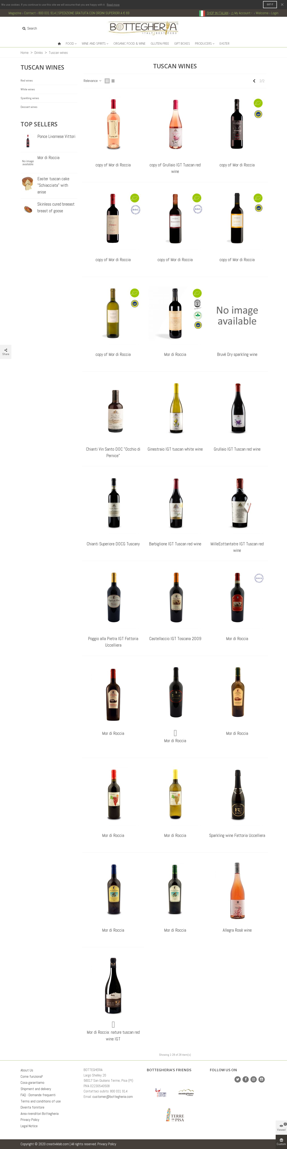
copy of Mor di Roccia (113, 165)
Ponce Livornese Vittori (56, 136)
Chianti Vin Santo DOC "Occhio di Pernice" (113, 452)
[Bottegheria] (143, 28)
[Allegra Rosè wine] (237, 891)
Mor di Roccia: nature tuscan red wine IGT (113, 1035)
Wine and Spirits (94, 43)
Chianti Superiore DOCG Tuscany (113, 544)
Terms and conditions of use (41, 1101)
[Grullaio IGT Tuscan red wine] (237, 410)
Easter (224, 43)
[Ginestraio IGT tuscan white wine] (175, 410)
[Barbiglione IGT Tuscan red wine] (175, 504)
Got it (270, 4)
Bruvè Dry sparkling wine (237, 354)
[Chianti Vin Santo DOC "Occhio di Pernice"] (113, 410)
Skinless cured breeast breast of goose (56, 207)
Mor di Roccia (48, 157)
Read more (113, 4)
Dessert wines (29, 107)
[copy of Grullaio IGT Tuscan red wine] (175, 126)
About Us (27, 1070)
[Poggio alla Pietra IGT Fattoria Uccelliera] (113, 599)
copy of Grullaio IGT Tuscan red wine (175, 168)
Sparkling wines (30, 98)
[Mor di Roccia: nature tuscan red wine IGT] (113, 985)
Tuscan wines (42, 67)
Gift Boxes (182, 43)
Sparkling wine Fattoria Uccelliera (237, 835)
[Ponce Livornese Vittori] (28, 141)
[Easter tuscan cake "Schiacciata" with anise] (28, 183)
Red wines (27, 80)
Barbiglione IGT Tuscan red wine (175, 544)
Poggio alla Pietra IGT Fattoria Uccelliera (113, 642)
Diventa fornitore (32, 1107)
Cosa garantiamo (32, 1082)
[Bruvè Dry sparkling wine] (237, 315)
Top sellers (39, 124)
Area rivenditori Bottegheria (40, 1113)
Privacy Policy (30, 1119)
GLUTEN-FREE (160, 43)
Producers (203, 43)
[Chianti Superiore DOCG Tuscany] (113, 504)
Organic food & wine (129, 43)
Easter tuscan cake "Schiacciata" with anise (53, 185)
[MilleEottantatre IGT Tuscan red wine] (237, 504)
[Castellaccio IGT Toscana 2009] (175, 599)
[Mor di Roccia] (28, 162)
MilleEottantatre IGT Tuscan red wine (237, 547)
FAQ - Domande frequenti (38, 1095)
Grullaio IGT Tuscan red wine (237, 449)
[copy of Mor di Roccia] (113, 126)
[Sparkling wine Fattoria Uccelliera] (237, 796)
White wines (28, 89)
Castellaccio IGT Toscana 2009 (175, 638)
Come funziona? (32, 1076)
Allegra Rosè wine (237, 930)
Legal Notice (29, 1126)
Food (70, 43)
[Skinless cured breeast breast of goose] (28, 209)
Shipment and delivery (36, 1089)
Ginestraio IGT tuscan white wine (175, 449)
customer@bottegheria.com (112, 1096)
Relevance (91, 80)
